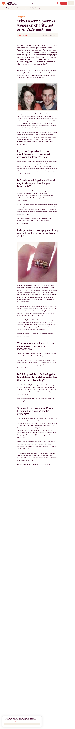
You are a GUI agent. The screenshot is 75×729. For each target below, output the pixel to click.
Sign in (71, 3)
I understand (22, 723)
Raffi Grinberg (23, 35)
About (49, 3)
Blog (7, 8)
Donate (23, 3)
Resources (41, 3)
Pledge (32, 3)
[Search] (58, 3)
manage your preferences (18, 721)
